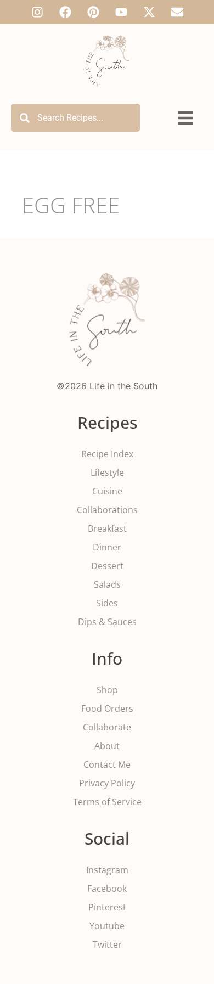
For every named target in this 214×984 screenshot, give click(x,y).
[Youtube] (121, 12)
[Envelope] (177, 12)
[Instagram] (37, 12)
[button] (185, 118)
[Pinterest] (93, 12)
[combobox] (75, 118)
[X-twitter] (149, 12)
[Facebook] (65, 12)
